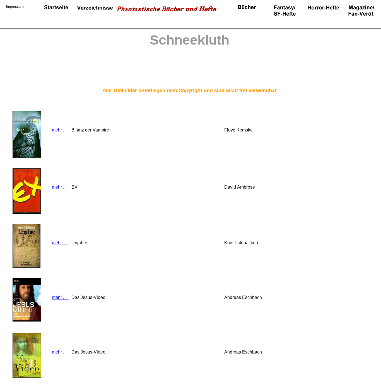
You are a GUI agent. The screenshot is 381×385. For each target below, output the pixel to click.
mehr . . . (60, 130)
